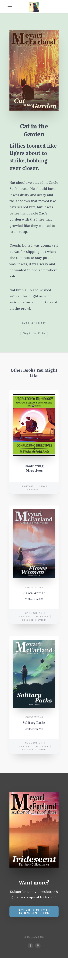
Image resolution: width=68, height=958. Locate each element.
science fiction (34, 620)
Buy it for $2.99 (34, 333)
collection (33, 613)
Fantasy (28, 486)
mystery (42, 616)
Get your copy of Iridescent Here (34, 911)
